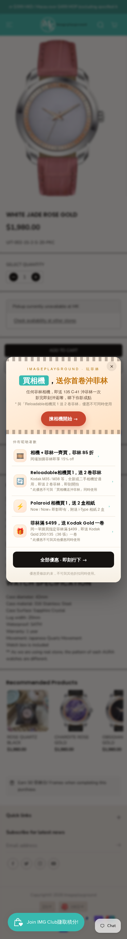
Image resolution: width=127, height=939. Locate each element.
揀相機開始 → (63, 418)
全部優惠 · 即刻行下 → (63, 559)
